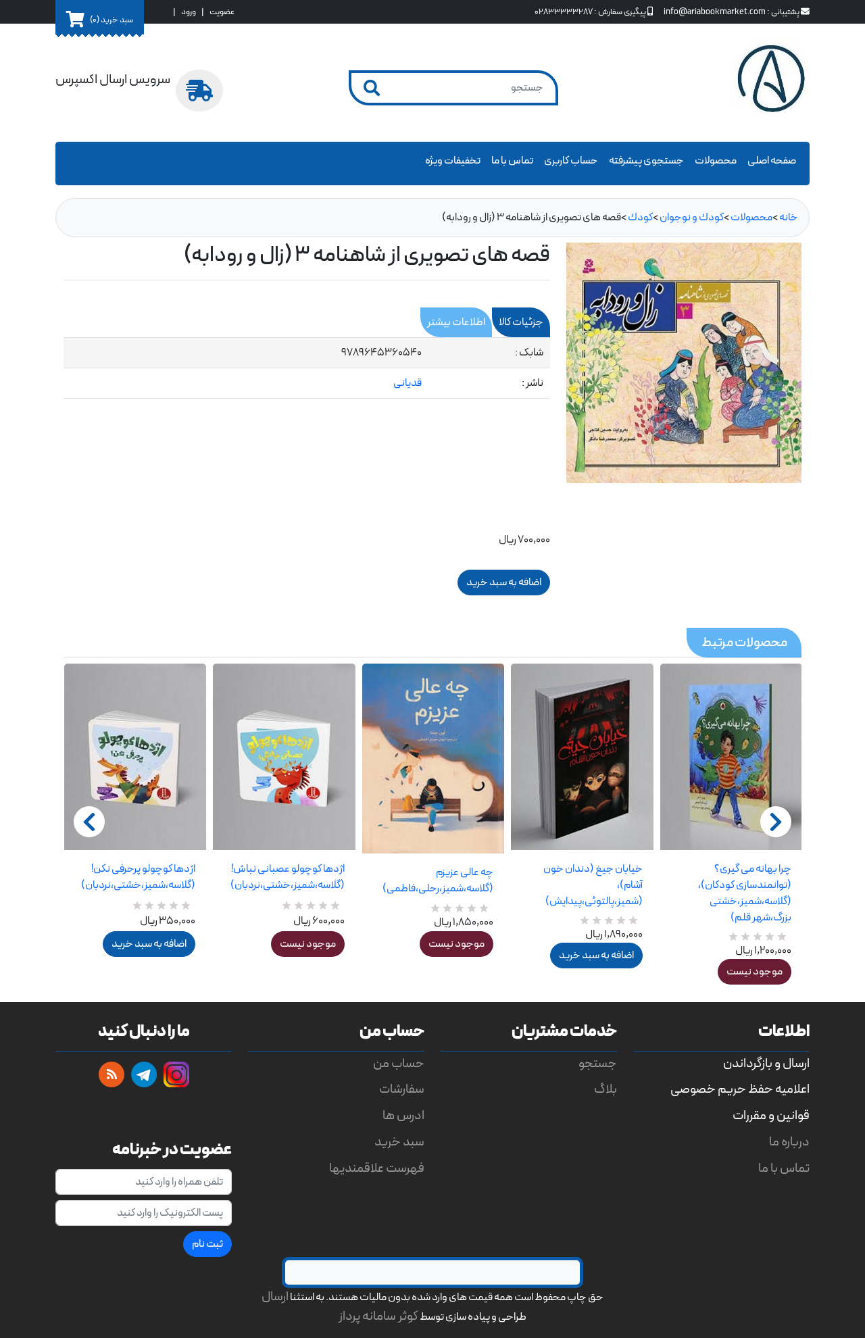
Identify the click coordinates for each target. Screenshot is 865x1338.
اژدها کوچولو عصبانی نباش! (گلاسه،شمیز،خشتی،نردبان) (287, 877)
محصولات (716, 161)
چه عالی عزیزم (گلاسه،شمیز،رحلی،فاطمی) (437, 880)
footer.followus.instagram (176, 1074)
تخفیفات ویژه (452, 161)
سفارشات (401, 1089)
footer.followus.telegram (144, 1074)
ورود (188, 11)
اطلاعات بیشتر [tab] (456, 322)
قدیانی (407, 383)
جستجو (597, 1064)
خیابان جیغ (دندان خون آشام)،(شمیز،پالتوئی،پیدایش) (592, 885)
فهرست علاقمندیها (376, 1169)
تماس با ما (512, 161)
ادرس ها (403, 1116)
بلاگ (605, 1089)
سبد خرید (399, 1142)
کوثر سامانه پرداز (378, 1317)
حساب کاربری (571, 161)
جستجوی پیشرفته (646, 161)
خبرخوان (111, 1074)
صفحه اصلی (771, 161)
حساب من (398, 1064)
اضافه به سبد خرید (149, 944)
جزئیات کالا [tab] (521, 322)
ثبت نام (207, 1244)
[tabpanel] (307, 368)
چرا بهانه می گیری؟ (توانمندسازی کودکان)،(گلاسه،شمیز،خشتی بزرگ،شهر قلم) (744, 893)
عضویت (221, 11)
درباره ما (789, 1142)
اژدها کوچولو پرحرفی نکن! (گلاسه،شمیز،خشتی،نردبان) (138, 877)
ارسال (275, 1297)
